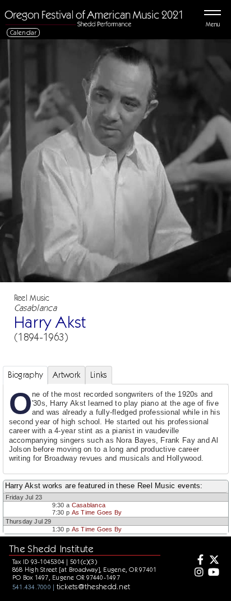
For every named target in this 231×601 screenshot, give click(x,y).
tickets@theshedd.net (94, 586)
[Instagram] (198, 573)
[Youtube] (213, 573)
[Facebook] (198, 560)
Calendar (23, 32)
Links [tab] (98, 374)
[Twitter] (213, 560)
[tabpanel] (115, 429)
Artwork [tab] (66, 374)
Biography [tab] (25, 374)
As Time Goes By (97, 512)
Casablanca (88, 505)
